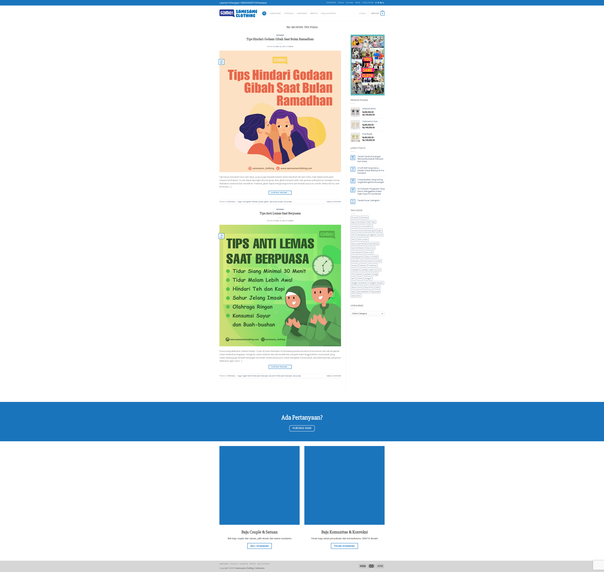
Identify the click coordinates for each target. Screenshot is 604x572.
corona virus (356, 230)
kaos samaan (357, 252)
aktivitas (364, 217)
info (353, 235)
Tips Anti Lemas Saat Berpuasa (280, 213)
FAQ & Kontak (368, 3)
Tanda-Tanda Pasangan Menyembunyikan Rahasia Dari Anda (370, 159)
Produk (341, 3)
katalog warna (357, 257)
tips (353, 291)
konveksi (377, 261)
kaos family (373, 244)
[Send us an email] (381, 3)
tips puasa (288, 201)
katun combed (372, 257)
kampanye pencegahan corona (370, 235)
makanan (373, 265)
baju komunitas (358, 222)
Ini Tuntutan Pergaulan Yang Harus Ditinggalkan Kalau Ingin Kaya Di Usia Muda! (371, 191)
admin (290, 47)
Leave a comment (334, 201)
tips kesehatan (363, 291)
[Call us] (383, 3)
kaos (353, 239)
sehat (360, 278)
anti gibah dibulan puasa (253, 201)
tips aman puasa (276, 201)
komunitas (367, 261)
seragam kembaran (359, 283)
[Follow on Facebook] (376, 3)
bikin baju (371, 222)
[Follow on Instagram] (378, 3)
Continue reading (280, 193)
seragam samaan (376, 283)
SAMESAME (331, 3)
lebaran (363, 265)
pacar (360, 274)
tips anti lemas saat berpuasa (280, 376)
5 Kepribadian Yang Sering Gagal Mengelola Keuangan (371, 180)
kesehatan (356, 261)
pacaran (368, 274)
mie (353, 274)
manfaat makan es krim (370, 270)
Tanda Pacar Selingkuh (369, 200)
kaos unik (368, 252)
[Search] (264, 13)
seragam (368, 278)
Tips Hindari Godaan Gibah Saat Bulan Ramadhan (280, 39)
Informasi (280, 35)
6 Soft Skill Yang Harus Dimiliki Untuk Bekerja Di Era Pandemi (371, 170)
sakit (353, 278)
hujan (379, 230)
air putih (355, 217)
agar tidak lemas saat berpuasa (255, 376)
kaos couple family (359, 244)
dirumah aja (369, 230)
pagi (375, 274)
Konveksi (349, 3)
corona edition (366, 226)
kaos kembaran (358, 248)
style (377, 287)
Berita (357, 3)
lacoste (354, 265)
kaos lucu (370, 248)
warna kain (356, 296)
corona (354, 226)
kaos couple (363, 239)
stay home (369, 287)
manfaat (355, 270)
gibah (266, 201)
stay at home (357, 287)
